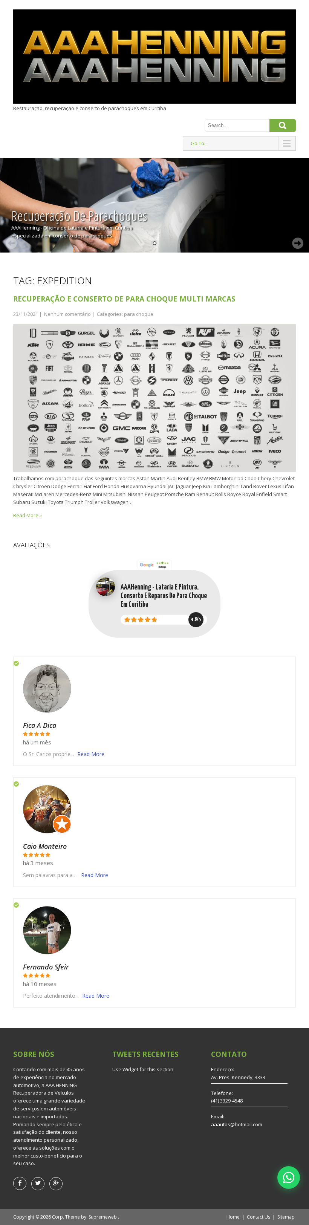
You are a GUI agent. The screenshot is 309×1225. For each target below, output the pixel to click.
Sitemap (286, 1217)
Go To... (199, 143)
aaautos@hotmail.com (236, 1124)
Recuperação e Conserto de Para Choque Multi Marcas (124, 299)
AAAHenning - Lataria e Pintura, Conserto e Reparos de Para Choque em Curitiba (164, 596)
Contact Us (258, 1217)
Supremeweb (103, 1217)
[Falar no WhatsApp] (288, 1177)
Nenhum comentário (67, 314)
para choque (138, 314)
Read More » (27, 515)
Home (233, 1217)
